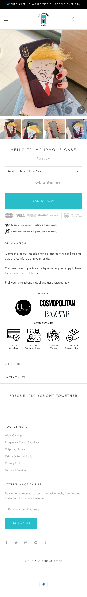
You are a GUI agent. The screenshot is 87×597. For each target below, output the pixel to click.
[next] (81, 110)
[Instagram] (25, 542)
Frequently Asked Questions (22, 442)
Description (15, 243)
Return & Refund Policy (19, 456)
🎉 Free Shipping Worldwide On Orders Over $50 (43, 4)
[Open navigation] (6, 19)
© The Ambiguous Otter (43, 561)
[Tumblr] (45, 542)
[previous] (68, 110)
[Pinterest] (35, 542)
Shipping (12, 364)
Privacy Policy (14, 463)
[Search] (74, 19)
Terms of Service (15, 470)
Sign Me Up (21, 523)
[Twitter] (16, 542)
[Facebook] (6, 542)
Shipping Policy (15, 449)
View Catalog (13, 435)
